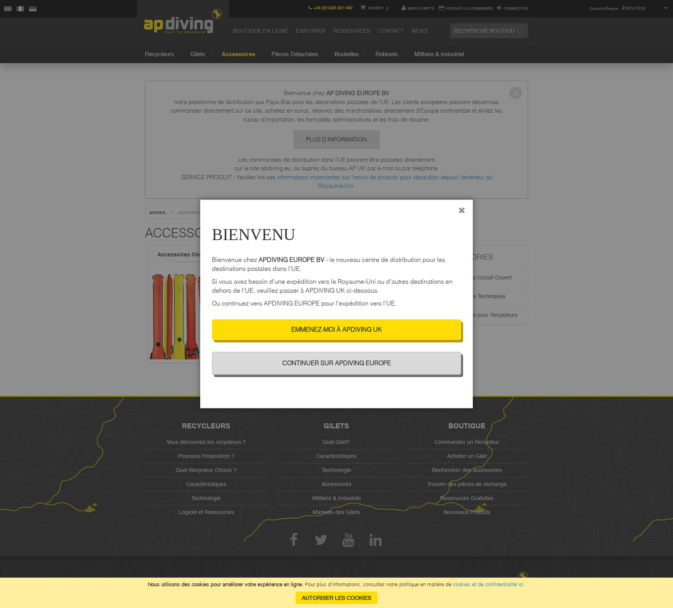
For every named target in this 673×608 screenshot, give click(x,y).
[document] (336, 592)
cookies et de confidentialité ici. (489, 584)
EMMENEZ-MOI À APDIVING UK (336, 330)
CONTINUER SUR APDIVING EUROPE (336, 363)
